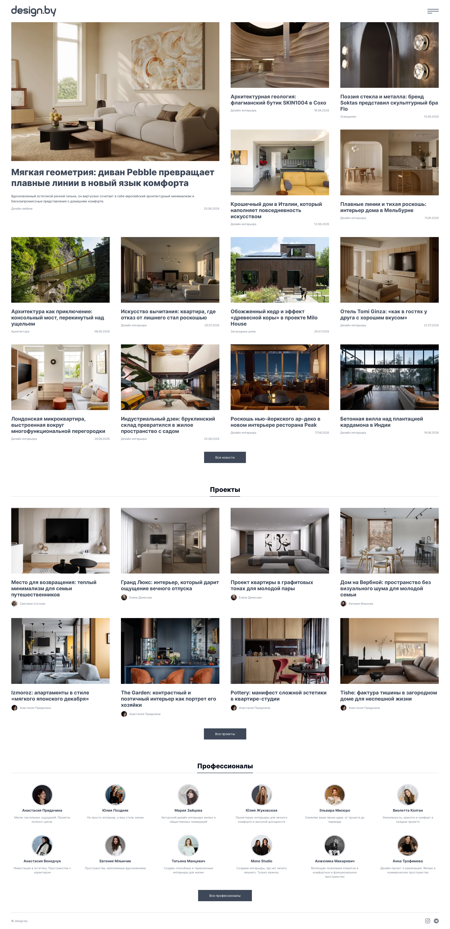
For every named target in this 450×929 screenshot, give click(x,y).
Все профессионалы (225, 895)
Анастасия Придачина (42, 810)
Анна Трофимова (408, 861)
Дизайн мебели (22, 208)
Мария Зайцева (188, 810)
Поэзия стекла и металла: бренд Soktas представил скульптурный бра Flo (389, 102)
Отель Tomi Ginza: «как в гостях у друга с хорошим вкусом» (383, 314)
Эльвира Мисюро (334, 810)
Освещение (348, 116)
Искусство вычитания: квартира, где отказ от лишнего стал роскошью (168, 314)
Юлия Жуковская (261, 810)
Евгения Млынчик (115, 861)
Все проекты (225, 734)
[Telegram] (436, 920)
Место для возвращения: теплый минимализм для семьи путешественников (54, 588)
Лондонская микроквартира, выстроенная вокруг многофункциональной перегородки (58, 425)
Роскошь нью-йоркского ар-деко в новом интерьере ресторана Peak (275, 422)
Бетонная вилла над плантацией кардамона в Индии (381, 422)
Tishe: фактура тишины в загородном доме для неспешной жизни (388, 695)
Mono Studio (261, 861)
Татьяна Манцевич (188, 861)
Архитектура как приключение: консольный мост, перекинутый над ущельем (57, 317)
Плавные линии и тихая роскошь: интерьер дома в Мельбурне (383, 207)
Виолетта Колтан (408, 810)
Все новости (225, 457)
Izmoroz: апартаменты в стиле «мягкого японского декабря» (50, 695)
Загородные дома (243, 331)
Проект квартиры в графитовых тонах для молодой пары (272, 585)
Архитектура (20, 331)
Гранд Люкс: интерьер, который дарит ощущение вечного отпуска (170, 585)
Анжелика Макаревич (335, 861)
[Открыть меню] (433, 11)
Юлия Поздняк (115, 810)
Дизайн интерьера (243, 110)
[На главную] (33, 11)
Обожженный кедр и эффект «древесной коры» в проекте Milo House (274, 317)
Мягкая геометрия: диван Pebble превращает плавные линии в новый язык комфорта (112, 177)
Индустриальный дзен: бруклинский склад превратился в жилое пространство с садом (168, 425)
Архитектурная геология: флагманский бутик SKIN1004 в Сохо (278, 99)
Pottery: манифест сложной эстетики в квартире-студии (279, 695)
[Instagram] (427, 920)
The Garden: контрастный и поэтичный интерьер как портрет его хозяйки (168, 698)
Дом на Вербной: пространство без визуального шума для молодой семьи (385, 588)
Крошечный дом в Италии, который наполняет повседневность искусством (276, 210)
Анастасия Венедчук (42, 861)
